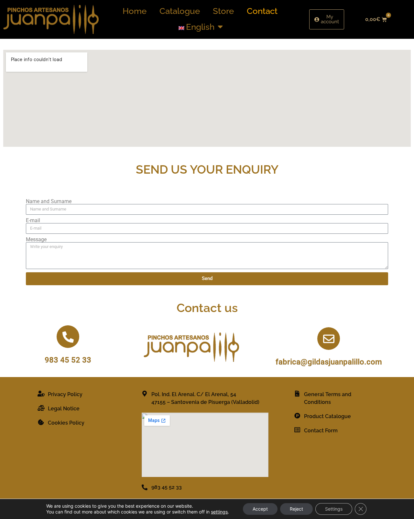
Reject (296, 509)
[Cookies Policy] (41, 422)
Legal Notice (64, 408)
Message (36, 239)
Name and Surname (48, 201)
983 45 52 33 (68, 359)
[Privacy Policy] (41, 393)
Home (135, 11)
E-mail (33, 220)
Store (223, 11)
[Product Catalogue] (297, 415)
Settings (334, 509)
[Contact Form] (297, 430)
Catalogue (179, 11)
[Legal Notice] (41, 408)
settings (219, 511)
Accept (260, 509)
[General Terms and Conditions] (297, 393)
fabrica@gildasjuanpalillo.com (329, 361)
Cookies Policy (66, 423)
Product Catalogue (327, 416)
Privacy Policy (65, 394)
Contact (262, 11)
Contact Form (321, 430)
